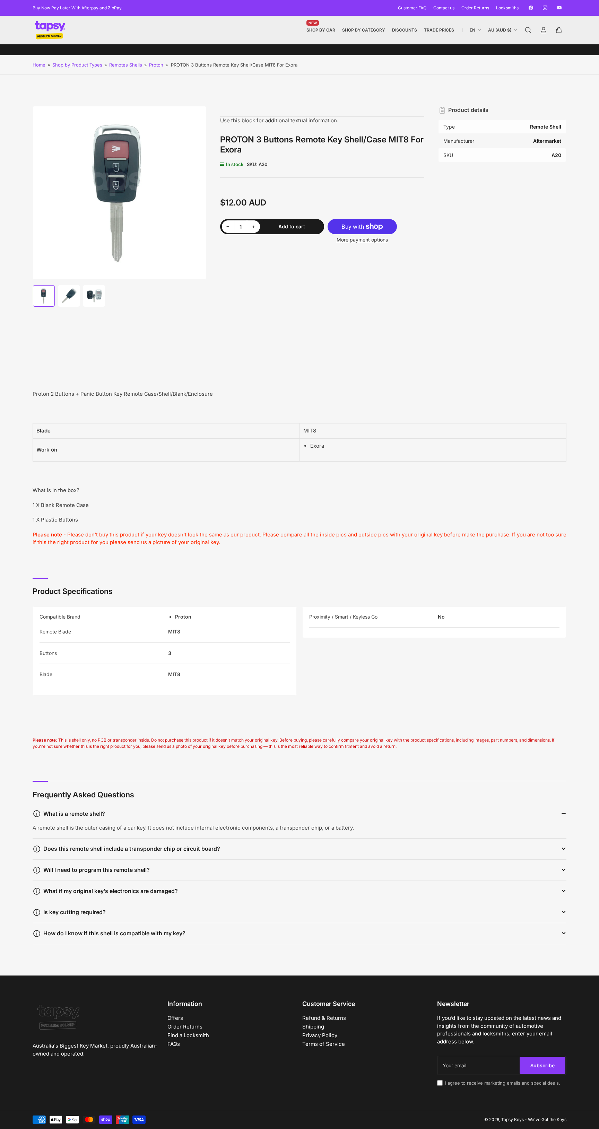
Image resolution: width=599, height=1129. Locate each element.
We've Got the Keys (547, 1119)
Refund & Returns (324, 1018)
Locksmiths (507, 7)
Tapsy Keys (512, 1119)
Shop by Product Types (77, 65)
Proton (156, 65)
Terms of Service (323, 1044)
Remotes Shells (125, 65)
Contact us (443, 7)
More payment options (362, 240)
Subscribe (542, 1065)
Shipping (313, 1026)
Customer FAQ (412, 7)
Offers (175, 1018)
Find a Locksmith (188, 1035)
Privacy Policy (319, 1035)
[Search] (528, 30)
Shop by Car (320, 29)
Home (39, 65)
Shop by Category (363, 30)
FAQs (173, 1044)
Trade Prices (439, 30)
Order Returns (475, 7)
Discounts (404, 30)
